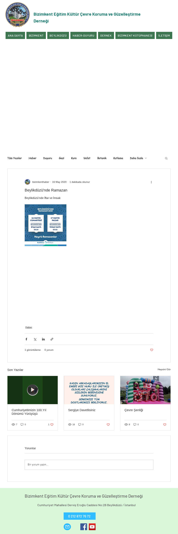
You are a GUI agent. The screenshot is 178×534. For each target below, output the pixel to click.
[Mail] (67, 526)
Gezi (61, 158)
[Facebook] (83, 526)
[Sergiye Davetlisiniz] (89, 390)
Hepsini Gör (164, 369)
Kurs (73, 158)
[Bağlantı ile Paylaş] (52, 339)
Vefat (86, 158)
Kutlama (118, 158)
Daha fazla (136, 158)
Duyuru (47, 158)
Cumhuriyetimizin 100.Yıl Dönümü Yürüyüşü (29, 411)
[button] (166, 158)
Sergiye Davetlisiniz (81, 410)
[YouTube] (92, 526)
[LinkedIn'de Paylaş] (43, 339)
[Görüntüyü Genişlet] (45, 225)
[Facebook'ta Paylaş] (26, 339)
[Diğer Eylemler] (151, 182)
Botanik (101, 158)
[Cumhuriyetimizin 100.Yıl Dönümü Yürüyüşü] (32, 390)
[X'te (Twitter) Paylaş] (35, 339)
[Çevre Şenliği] (145, 390)
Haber (32, 158)
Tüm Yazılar (14, 158)
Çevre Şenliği (133, 410)
